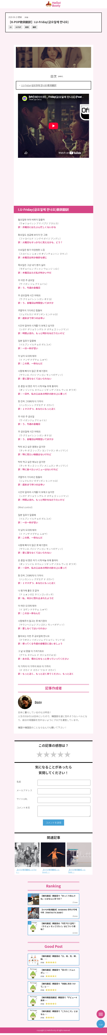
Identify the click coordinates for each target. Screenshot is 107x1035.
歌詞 (27, 27)
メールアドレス (24, 790)
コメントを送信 (53, 822)
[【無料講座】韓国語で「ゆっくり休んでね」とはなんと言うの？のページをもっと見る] (53, 899)
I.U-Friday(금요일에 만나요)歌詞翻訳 (38, 85)
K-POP (18, 27)
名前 (19, 781)
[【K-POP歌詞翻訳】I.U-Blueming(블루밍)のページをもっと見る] (79, 854)
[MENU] (101, 1014)
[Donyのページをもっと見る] (25, 708)
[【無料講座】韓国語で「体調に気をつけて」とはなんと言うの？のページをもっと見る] (53, 987)
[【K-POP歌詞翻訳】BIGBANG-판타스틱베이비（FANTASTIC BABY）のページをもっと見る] (53, 913)
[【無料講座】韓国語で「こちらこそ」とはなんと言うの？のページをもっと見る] (53, 1014)
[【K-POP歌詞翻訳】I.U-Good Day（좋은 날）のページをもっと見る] (27, 854)
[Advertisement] (53, 37)
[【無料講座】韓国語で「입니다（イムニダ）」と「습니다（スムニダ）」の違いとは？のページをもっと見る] (53, 973)
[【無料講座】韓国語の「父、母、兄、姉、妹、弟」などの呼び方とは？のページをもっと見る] (53, 959)
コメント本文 (23, 807)
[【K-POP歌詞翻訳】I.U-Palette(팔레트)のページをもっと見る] (53, 854)
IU (11, 27)
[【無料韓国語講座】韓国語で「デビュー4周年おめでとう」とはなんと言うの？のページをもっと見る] (53, 1000)
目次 (53, 76)
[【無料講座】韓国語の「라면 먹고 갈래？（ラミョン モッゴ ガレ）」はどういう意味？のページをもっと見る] (53, 928)
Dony (38, 702)
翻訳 (34, 27)
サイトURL (22, 799)
